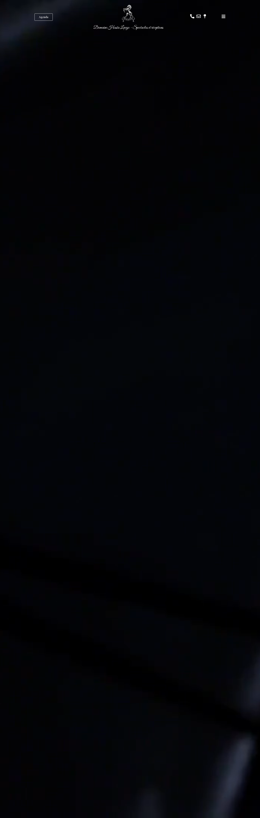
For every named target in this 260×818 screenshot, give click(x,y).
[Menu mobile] (224, 17)
